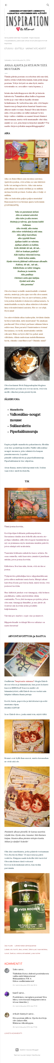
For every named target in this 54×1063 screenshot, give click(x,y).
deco (20, 949)
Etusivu (8, 48)
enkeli (25, 949)
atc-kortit (14, 949)
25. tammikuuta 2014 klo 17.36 (25, 1027)
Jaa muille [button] (8, 946)
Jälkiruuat (33, 949)
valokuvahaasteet (23, 953)
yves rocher (35, 953)
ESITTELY (19, 48)
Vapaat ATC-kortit (36, 48)
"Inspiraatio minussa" (24, 681)
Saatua (13, 953)
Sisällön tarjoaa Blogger (29, 1050)
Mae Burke (36, 1055)
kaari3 (15, 993)
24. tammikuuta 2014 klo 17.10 (25, 1006)
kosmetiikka (42, 949)
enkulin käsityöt (20, 1014)
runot (6, 953)
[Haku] (48, 4)
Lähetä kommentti (13, 1033)
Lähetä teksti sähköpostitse (25, 946)
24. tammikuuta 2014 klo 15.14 (25, 985)
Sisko (15, 969)
